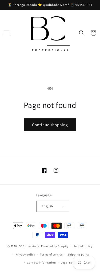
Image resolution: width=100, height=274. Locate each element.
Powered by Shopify (55, 246)
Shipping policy (78, 254)
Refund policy (83, 246)
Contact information (41, 262)
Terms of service (51, 254)
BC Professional (29, 246)
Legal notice (69, 262)
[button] (7, 33)
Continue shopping (50, 124)
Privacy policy (25, 254)
